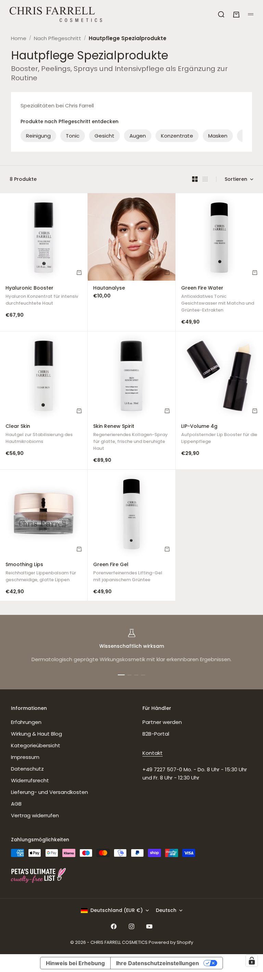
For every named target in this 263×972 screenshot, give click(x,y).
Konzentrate (177, 135)
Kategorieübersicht (35, 745)
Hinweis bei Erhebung (75, 963)
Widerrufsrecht (30, 780)
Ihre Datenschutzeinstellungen (157, 963)
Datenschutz (27, 768)
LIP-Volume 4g (219, 434)
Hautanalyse (109, 288)
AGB (16, 803)
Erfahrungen (26, 722)
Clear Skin (39, 434)
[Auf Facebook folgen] (113, 926)
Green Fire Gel (127, 573)
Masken (217, 135)
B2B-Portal (155, 733)
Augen (137, 135)
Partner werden (162, 722)
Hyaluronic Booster (41, 296)
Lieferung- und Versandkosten (49, 792)
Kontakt (152, 753)
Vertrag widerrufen (35, 815)
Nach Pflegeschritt (57, 38)
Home (18, 38)
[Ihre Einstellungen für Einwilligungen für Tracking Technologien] (252, 961)
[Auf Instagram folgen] (131, 926)
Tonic (72, 135)
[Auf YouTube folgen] (149, 926)
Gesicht (104, 135)
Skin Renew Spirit (130, 438)
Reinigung (38, 135)
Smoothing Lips (40, 573)
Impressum (25, 757)
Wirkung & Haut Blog (36, 733)
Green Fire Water (217, 299)
